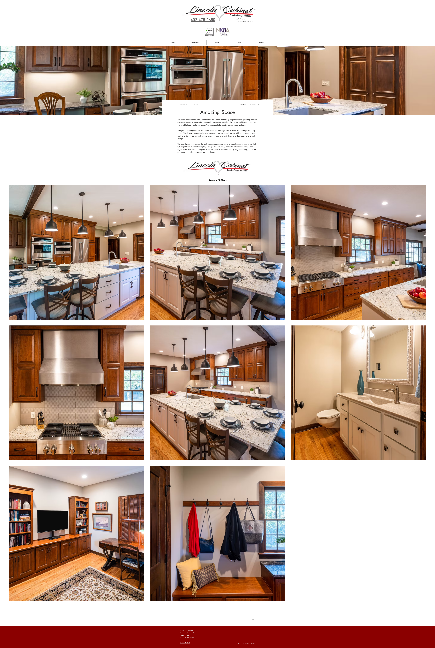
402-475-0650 (185, 643)
